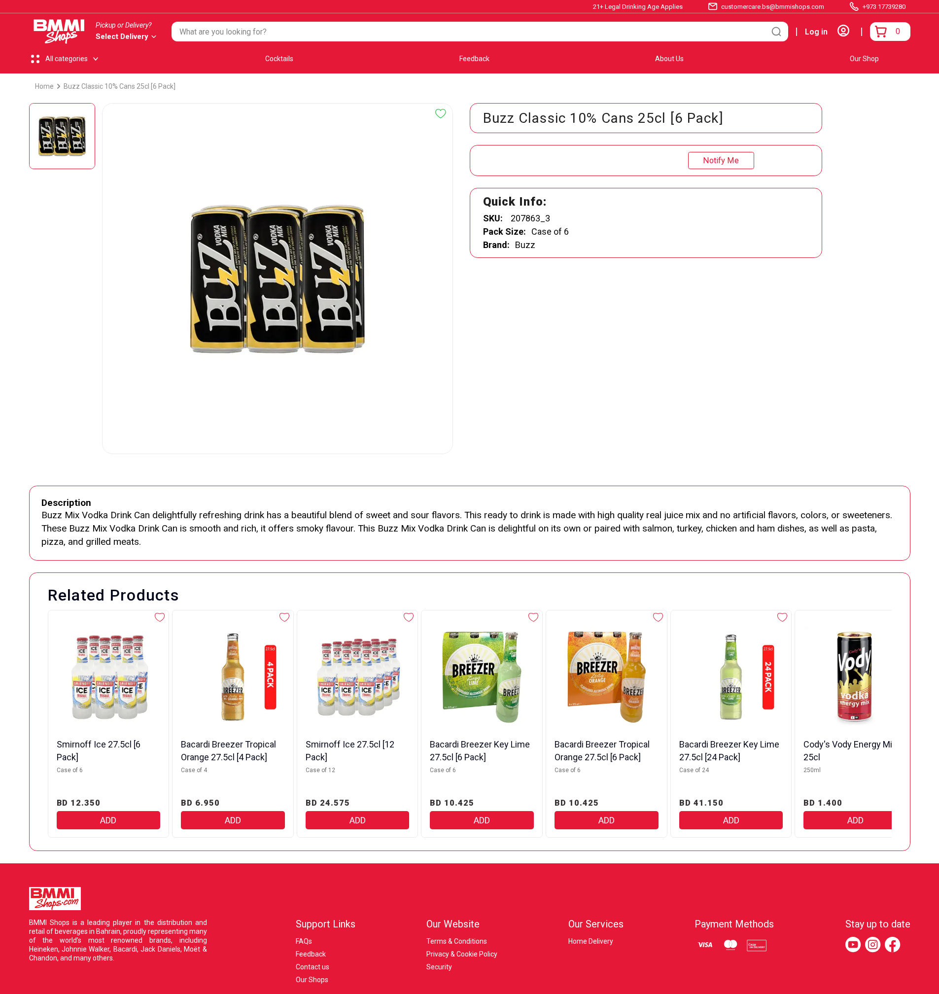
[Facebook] (893, 945)
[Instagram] (873, 945)
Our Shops (312, 980)
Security (439, 967)
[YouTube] (853, 945)
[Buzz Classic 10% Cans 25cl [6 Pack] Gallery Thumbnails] (62, 136)
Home (44, 86)
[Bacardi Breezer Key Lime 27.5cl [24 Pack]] (731, 677)
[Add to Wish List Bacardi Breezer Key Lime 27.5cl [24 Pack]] (782, 617)
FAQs (304, 941)
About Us (669, 59)
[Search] (776, 31)
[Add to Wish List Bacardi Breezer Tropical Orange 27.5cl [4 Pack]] (284, 617)
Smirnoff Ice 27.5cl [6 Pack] (98, 750)
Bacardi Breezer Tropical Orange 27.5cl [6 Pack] (602, 750)
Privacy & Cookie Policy (461, 954)
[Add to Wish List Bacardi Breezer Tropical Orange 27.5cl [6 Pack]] (658, 617)
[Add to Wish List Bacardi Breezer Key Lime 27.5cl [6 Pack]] (533, 617)
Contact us (312, 967)
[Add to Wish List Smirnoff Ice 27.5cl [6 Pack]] (160, 617)
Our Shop (864, 59)
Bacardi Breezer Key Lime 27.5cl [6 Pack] (480, 750)
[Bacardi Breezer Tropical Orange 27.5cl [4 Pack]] (233, 677)
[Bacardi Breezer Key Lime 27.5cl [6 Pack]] (482, 677)
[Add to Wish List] (440, 113)
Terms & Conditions (456, 941)
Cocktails (279, 59)
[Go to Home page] (59, 31)
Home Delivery (590, 941)
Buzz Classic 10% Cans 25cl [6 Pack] (119, 86)
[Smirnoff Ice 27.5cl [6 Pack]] (109, 677)
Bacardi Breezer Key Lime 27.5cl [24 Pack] (729, 750)
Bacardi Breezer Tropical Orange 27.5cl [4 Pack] (228, 750)
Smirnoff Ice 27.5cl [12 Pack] (350, 750)
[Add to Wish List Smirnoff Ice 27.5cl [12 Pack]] (409, 617)
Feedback (474, 59)
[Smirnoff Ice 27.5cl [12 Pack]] (358, 677)
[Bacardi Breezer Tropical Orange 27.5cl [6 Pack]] (607, 677)
